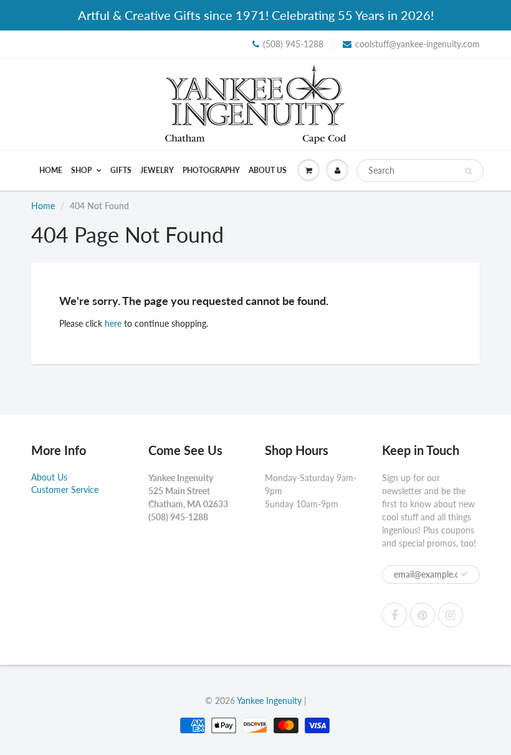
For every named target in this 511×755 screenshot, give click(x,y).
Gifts (120, 170)
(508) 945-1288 (293, 44)
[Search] (468, 171)
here (113, 323)
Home (50, 170)
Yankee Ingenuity (269, 700)
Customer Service (64, 489)
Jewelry (157, 170)
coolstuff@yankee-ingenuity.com (417, 44)
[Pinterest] (422, 615)
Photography (211, 170)
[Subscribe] (464, 574)
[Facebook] (394, 615)
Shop (82, 170)
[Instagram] (450, 615)
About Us (268, 170)
